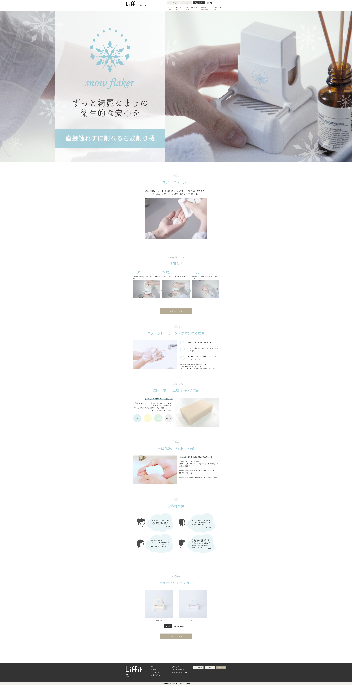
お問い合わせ (217, 8)
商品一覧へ (154, 669)
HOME (153, 667)
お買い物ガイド (205, 8)
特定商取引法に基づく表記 (179, 672)
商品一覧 (178, 8)
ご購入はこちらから (176, 311)
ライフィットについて (191, 8)
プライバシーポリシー (178, 669)
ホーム (170, 8)
